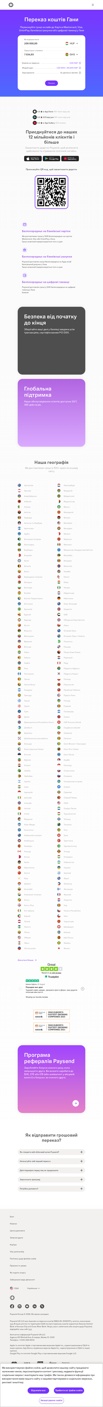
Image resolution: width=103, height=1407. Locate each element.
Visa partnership (17, 1251)
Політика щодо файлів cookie (23, 1258)
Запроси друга (16, 1237)
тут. (11, 1324)
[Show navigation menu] (92, 5)
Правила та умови (18, 1265)
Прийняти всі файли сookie (69, 1390)
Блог (12, 1216)
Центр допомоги (17, 1230)
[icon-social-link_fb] (12, 1306)
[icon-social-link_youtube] (27, 1306)
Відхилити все (38, 1390)
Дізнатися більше (26, 960)
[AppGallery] (70, 158)
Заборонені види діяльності (22, 1279)
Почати (51, 83)
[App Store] (33, 158)
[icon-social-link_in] (19, 1306)
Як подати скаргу (18, 1272)
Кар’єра (13, 1244)
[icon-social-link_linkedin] (34, 1306)
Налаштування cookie (51, 1400)
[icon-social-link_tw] (42, 1306)
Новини (13, 1223)
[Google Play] (51, 158)
